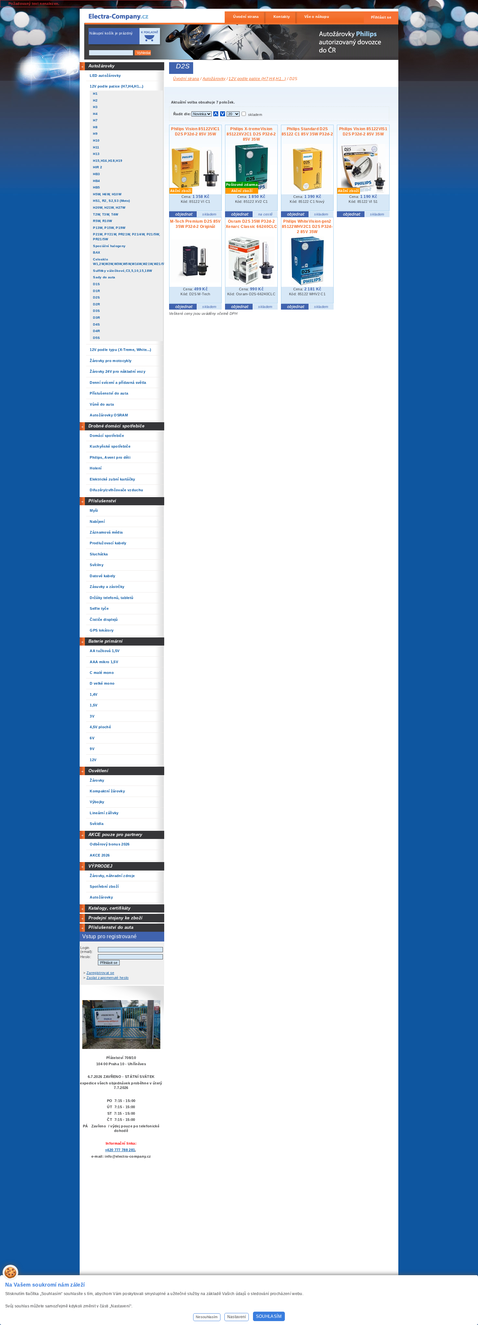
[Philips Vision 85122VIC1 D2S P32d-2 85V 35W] (195, 188)
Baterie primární (105, 641)
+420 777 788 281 (120, 1150)
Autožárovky (101, 65)
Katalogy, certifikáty (109, 908)
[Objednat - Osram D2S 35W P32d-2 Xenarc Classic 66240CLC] (239, 308)
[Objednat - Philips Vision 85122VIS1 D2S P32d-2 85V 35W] (351, 216)
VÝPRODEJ (100, 866)
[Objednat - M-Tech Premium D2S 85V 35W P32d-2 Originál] (183, 308)
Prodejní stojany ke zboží (115, 917)
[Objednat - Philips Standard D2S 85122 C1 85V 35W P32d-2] (295, 216)
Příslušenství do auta (110, 927)
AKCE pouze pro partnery (115, 834)
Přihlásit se (381, 17)
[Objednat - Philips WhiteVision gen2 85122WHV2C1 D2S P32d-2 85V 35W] (295, 308)
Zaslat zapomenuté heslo (107, 978)
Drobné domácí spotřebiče (116, 426)
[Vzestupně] (215, 113)
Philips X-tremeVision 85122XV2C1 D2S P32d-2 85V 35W (251, 134)
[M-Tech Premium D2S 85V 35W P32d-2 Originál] (195, 281)
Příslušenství (102, 500)
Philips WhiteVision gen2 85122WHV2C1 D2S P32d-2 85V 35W (307, 226)
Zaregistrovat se (100, 973)
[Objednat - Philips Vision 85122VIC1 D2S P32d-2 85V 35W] (183, 216)
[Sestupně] (222, 113)
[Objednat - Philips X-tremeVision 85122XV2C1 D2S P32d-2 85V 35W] (239, 216)
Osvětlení (98, 770)
